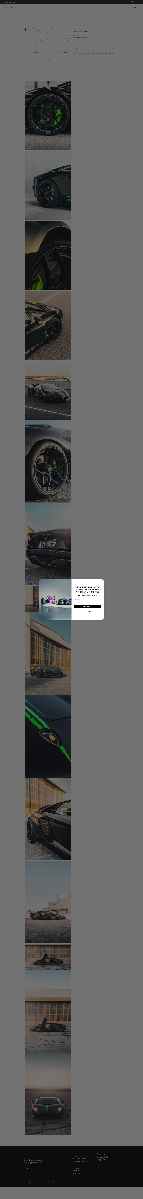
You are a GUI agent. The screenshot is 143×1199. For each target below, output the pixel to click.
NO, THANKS (88, 611)
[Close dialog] (102, 581)
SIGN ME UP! (88, 606)
